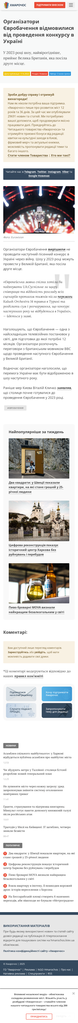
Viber (65, 171)
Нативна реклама (14, 973)
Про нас (66, 969)
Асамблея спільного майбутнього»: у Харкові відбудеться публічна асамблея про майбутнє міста (37, 755)
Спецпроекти (36, 973)
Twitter (41, 171)
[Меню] (71, 5)
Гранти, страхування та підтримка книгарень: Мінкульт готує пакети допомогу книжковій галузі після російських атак (37, 810)
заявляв (64, 388)
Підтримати (67, 10)
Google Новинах (39, 175)
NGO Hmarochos (48, 969)
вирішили (56, 249)
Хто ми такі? (60, 155)
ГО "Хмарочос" (12, 969)
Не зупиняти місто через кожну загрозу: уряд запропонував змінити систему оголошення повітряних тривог (33, 790)
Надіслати (48, 10)
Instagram (54, 171)
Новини (43, 73)
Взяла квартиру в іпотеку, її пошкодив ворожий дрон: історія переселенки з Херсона (37, 887)
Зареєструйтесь (18, 652)
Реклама (29, 969)
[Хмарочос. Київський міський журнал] (15, 5)
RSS (50, 973)
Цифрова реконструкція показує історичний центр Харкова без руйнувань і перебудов (33, 549)
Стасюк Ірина (63, 73)
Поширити (14, 10)
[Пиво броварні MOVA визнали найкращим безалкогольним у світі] (39, 583)
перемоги (65, 296)
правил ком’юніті (28, 676)
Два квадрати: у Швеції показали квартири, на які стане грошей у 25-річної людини (36, 487)
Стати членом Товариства (28, 155)
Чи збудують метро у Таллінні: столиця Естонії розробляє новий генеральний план (34, 771)
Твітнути (31, 10)
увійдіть (40, 652)
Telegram (30, 171)
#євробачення (15, 408)
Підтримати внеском (49, 5)
